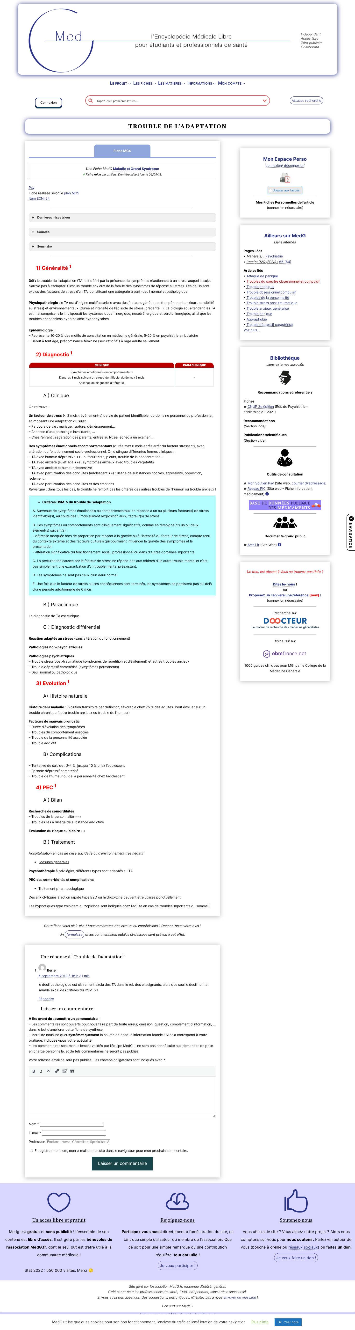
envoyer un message (239, 1297)
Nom (34, 1124)
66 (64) (285, 262)
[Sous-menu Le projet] (129, 83)
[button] (48, 103)
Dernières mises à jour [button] (53, 217)
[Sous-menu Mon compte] (243, 83)
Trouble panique (259, 314)
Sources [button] (43, 232)
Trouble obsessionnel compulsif (271, 292)
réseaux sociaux (303, 1247)
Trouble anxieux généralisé (268, 308)
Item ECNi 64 (39, 198)
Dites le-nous (284, 584)
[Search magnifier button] (90, 100)
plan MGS (71, 193)
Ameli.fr (253, 545)
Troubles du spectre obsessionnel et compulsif (283, 281)
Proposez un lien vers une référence (278, 595)
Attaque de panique (262, 276)
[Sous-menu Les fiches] (154, 83)
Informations (199, 83)
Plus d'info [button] (260, 1322)
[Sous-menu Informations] (214, 83)
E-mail (35, 1133)
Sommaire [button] (44, 246)
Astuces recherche (306, 100)
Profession (37, 1142)
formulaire (74, 934)
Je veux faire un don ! (296, 1257)
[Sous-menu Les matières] (183, 83)
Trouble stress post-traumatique (272, 303)
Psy (32, 187)
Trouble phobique (260, 287)
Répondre (46, 999)
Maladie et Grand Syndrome (136, 169)
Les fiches (142, 83)
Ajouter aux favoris (286, 190)
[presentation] (33, 1071)
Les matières (169, 83)
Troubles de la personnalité (268, 297)
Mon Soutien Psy (261, 483)
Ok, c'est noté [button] (288, 1322)
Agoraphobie (257, 319)
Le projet (118, 83)
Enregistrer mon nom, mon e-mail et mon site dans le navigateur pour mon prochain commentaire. (111, 1150)
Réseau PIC (257, 488)
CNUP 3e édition (261, 406)
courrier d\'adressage (308, 483)
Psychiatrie (274, 256)
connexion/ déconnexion (285, 165)
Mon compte (229, 83)
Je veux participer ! (177, 1265)
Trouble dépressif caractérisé (270, 324)
